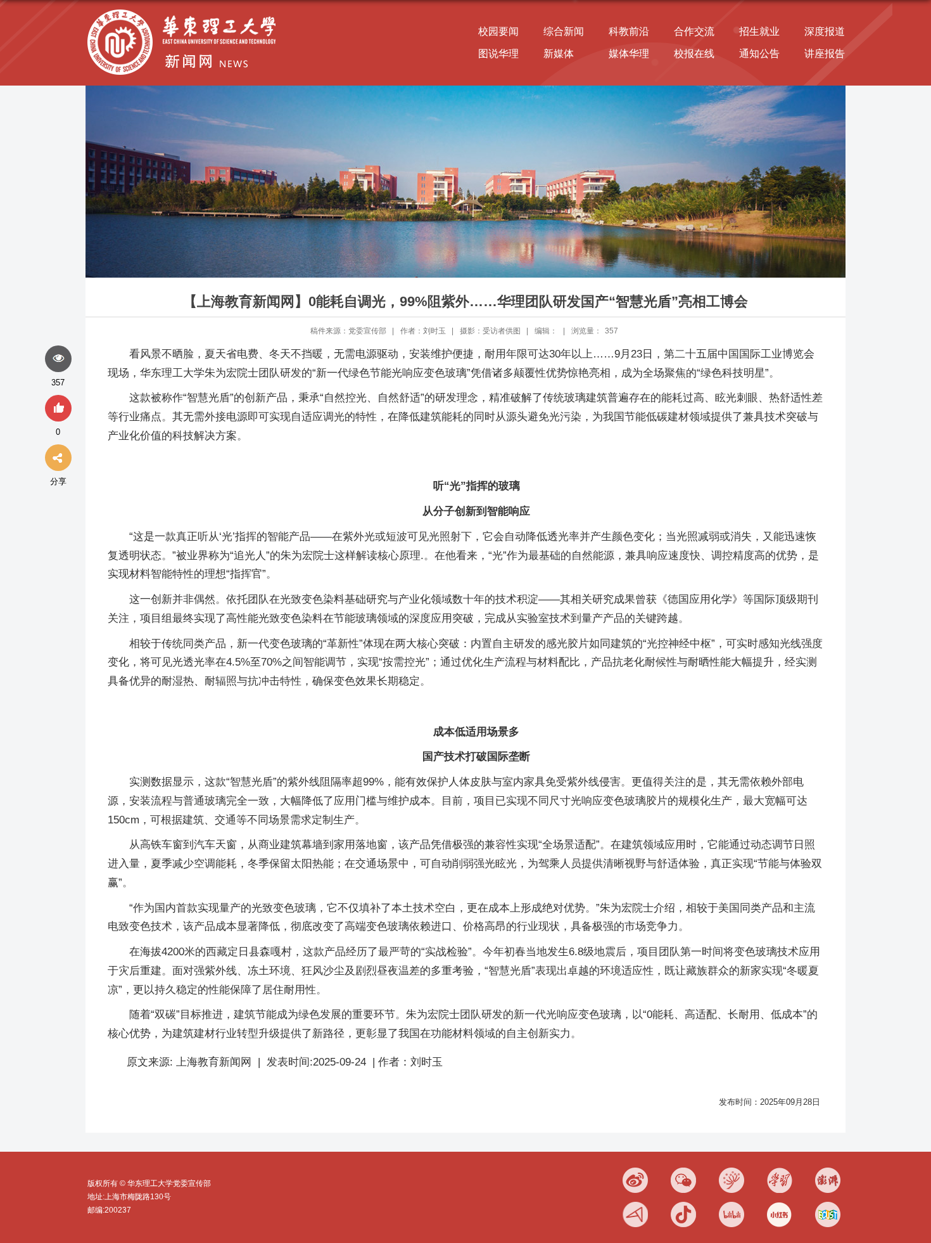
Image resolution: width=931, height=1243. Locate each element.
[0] (58, 409)
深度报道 (824, 31)
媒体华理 (629, 53)
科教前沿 (629, 31)
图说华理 (498, 53)
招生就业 (759, 31)
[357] (58, 359)
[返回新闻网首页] (185, 10)
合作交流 (694, 31)
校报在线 (694, 53)
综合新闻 (563, 31)
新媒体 (558, 53)
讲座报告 (824, 53)
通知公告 (759, 53)
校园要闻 (498, 31)
